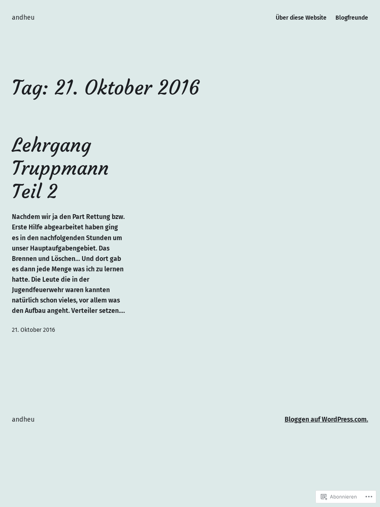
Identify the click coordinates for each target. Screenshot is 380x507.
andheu (23, 18)
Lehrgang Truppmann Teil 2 (60, 168)
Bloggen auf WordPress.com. (326, 419)
